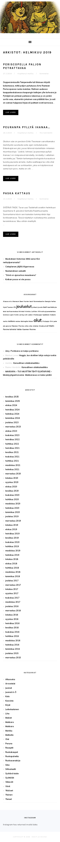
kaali (45, 307)
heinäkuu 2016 (12, 623)
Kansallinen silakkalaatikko (26, 363)
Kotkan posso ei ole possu (18, 279)
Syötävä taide (12, 773)
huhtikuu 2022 (12, 444)
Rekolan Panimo (18, 326)
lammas (6, 315)
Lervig (21, 315)
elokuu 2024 (11, 405)
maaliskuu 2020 (12, 503)
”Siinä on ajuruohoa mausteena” (20, 275)
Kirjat (7, 705)
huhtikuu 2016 (12, 636)
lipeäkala (45, 315)
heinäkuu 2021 (12, 448)
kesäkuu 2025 (12, 396)
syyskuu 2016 (11, 619)
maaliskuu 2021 (12, 465)
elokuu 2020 (11, 486)
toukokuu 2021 (12, 456)
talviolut (13, 329)
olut (38, 320)
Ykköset (9, 790)
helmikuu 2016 (12, 645)
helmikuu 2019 (12, 555)
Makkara (9, 722)
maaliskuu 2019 (12, 550)
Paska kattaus (16, 193)
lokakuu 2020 (11, 478)
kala (4, 311)
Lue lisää (11, 112)
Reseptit (9, 748)
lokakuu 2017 (11, 589)
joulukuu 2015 (12, 653)
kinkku (28, 311)
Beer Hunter (24, 301)
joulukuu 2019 (12, 516)
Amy (7, 351)
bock (31, 301)
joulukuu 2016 (12, 606)
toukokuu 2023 (12, 435)
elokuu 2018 (11, 563)
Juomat (8, 688)
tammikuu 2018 (12, 576)
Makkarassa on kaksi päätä (38, 375)
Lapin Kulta (14, 315)
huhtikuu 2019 (12, 546)
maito (5, 321)
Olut (7, 739)
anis (10, 301)
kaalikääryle (52, 307)
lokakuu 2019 (11, 525)
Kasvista (9, 701)
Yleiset (8, 799)
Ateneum (15, 301)
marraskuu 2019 (13, 521)
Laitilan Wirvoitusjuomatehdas (43, 311)
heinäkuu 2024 (12, 409)
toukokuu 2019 (12, 542)
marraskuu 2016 (13, 610)
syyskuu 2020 (11, 482)
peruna (8, 326)
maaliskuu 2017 (12, 602)
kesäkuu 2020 (12, 491)
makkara (11, 321)
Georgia (48, 301)
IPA (15, 307)
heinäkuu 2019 (12, 533)
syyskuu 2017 (11, 593)
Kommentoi (44, 74)
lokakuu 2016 (11, 615)
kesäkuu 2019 (12, 538)
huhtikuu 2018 (12, 568)
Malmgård (25, 321)
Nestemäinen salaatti (15, 271)
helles (53, 301)
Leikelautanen (12, 709)
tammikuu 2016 (12, 649)
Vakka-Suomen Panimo (26, 329)
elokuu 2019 (11, 529)
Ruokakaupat (11, 752)
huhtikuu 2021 (12, 461)
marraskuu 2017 (13, 585)
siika (27, 326)
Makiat (8, 718)
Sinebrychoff (43, 326)
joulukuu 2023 (12, 422)
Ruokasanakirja (12, 760)
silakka (35, 326)
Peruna (8, 743)
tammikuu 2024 (12, 418)
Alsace (5, 301)
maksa (17, 321)
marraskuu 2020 (13, 473)
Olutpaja (45, 321)
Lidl (25, 315)
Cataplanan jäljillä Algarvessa (19, 266)
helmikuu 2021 (12, 469)
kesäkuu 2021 (12, 452)
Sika (7, 765)
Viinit (7, 786)
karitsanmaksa (12, 311)
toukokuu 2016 (12, 632)
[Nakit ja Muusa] (30, 34)
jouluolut (24, 306)
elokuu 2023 (11, 431)
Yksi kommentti (46, 133)
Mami (31, 321)
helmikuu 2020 (12, 508)
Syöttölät (9, 778)
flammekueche (38, 301)
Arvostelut (10, 683)
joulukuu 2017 (12, 580)
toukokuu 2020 (12, 495)
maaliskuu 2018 (12, 572)
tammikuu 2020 (12, 512)
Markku (8, 731)
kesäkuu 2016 (12, 627)
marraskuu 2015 (13, 657)
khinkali (21, 311)
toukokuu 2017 (12, 598)
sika (30, 326)
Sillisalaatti (10, 769)
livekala (53, 315)
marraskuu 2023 (13, 426)
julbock (35, 307)
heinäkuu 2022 (12, 439)
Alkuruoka (10, 679)
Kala (7, 696)
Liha (7, 713)
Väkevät (9, 782)
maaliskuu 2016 (12, 640)
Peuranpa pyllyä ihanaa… (26, 127)
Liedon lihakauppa (35, 315)
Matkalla (9, 735)
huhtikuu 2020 (12, 499)
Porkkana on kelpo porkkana (24, 351)
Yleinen (9, 795)
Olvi (51, 321)
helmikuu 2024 (12, 414)
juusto (40, 307)
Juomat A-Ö (10, 692)
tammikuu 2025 (12, 401)
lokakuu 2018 (11, 559)
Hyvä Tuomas (8, 307)
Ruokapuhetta (12, 756)
